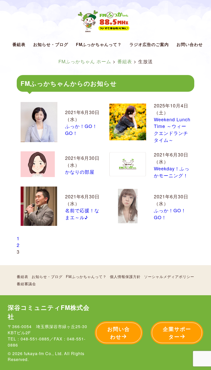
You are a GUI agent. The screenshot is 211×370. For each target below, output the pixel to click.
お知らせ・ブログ (50, 44)
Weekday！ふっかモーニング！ (171, 172)
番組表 (18, 44)
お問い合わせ (190, 44)
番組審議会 (26, 283)
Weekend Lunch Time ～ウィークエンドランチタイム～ (172, 129)
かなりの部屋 (79, 171)
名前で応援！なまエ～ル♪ (82, 213)
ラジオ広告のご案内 (149, 44)
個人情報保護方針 (125, 276)
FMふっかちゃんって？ (99, 44)
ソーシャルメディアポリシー (169, 276)
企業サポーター (177, 332)
